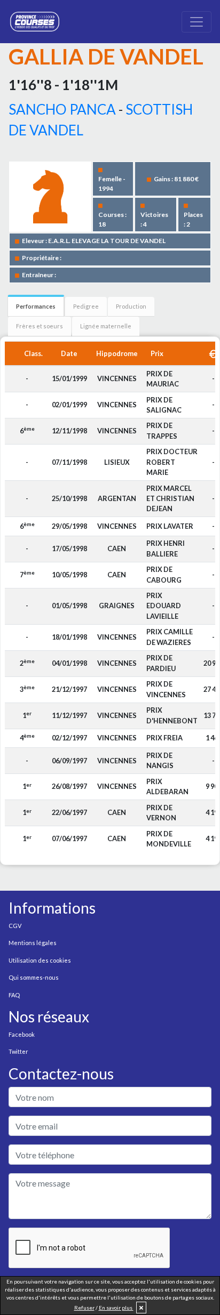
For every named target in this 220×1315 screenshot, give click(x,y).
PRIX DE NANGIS (160, 760)
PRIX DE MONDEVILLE (168, 838)
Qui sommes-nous (34, 977)
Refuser (84, 1307)
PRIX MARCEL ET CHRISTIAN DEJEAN (170, 498)
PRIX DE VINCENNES (166, 689)
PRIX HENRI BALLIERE (165, 548)
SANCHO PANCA (62, 109)
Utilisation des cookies (40, 960)
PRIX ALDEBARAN (167, 786)
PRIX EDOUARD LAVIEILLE (163, 605)
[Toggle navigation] (196, 22)
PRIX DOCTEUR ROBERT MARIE (172, 461)
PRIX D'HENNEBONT (172, 715)
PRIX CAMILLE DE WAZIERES (169, 636)
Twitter (18, 1051)
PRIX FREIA (164, 737)
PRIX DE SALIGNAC (164, 405)
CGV (15, 925)
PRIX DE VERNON (161, 812)
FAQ (14, 994)
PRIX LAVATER (169, 526)
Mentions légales (33, 942)
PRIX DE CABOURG (164, 574)
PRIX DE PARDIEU (161, 663)
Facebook (22, 1034)
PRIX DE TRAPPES (161, 430)
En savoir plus (116, 1307)
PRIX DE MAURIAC (162, 378)
